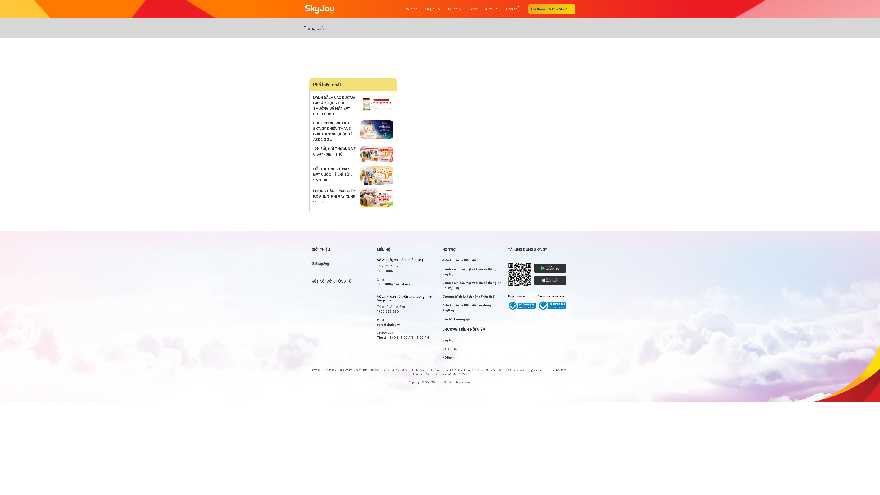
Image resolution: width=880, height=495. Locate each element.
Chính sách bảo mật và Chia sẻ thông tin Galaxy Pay (471, 285)
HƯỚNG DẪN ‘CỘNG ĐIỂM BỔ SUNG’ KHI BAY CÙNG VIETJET (334, 196)
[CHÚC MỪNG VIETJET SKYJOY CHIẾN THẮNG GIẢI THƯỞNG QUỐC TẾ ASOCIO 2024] (376, 128)
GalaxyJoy (320, 263)
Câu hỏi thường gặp (456, 319)
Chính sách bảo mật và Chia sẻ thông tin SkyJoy (471, 271)
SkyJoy (448, 340)
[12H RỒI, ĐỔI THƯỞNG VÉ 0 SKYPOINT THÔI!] (376, 153)
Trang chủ (314, 28)
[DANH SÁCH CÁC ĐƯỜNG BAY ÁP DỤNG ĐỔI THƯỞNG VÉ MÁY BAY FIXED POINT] (376, 103)
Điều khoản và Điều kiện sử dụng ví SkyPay (468, 307)
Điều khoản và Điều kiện (460, 260)
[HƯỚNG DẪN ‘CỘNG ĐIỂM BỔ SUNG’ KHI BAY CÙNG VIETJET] (376, 197)
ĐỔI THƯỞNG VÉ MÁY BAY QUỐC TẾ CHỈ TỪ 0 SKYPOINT (333, 174)
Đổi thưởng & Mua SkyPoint (551, 9)
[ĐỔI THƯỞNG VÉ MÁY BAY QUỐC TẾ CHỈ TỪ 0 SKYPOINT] (376, 174)
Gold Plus (449, 348)
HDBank (448, 357)
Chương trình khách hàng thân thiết (468, 296)
